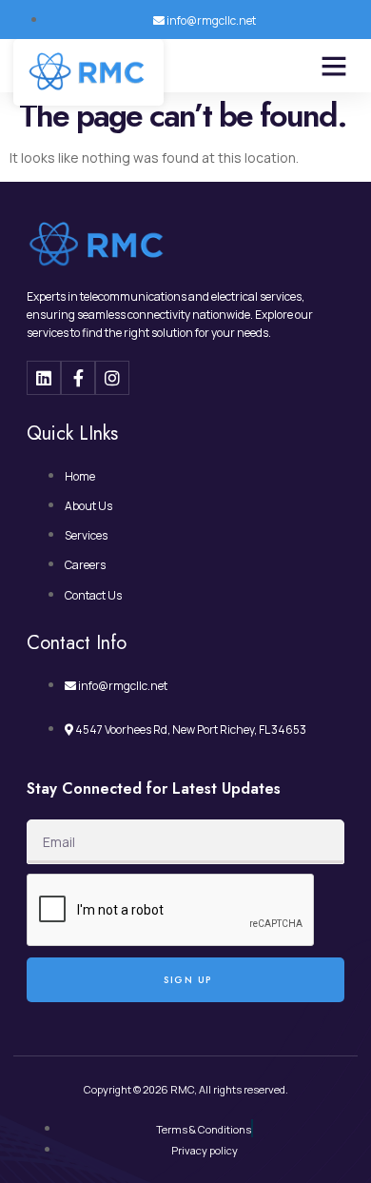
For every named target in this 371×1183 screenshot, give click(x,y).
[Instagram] (112, 378)
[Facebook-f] (78, 378)
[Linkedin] (44, 378)
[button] (334, 66)
